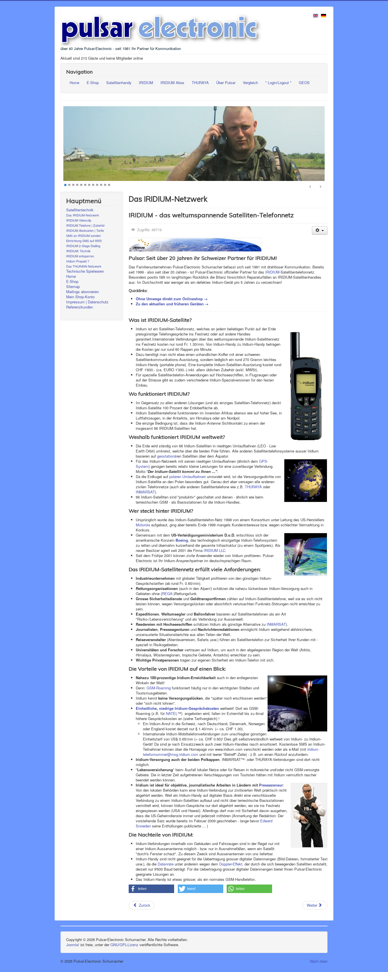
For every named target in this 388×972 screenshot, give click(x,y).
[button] (151, 889)
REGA (167, 593)
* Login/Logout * (278, 82)
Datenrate (166, 864)
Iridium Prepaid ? (77, 261)
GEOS (304, 82)
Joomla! (72, 944)
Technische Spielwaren (85, 271)
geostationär (167, 456)
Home (74, 82)
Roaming (163, 688)
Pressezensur (271, 785)
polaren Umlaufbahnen (187, 476)
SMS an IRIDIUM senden (83, 235)
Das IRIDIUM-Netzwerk (82, 215)
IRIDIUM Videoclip (78, 220)
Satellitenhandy (119, 82)
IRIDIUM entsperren (80, 256)
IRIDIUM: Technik (78, 251)
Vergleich (250, 82)
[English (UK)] (315, 15)
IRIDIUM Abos (172, 82)
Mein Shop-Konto (80, 296)
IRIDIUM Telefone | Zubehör (85, 225)
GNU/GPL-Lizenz (124, 944)
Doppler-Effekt (230, 864)
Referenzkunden (79, 307)
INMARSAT (145, 492)
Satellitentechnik (79, 209)
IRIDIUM (146, 82)
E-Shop (93, 82)
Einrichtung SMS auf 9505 (84, 240)
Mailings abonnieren (82, 291)
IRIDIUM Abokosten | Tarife (85, 230)
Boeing (182, 540)
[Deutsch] (323, 15)
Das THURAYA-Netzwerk (83, 266)
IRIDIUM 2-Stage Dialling (83, 245)
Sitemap (73, 286)
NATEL (172, 713)
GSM (151, 688)
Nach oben (318, 961)
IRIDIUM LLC (214, 550)
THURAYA (200, 82)
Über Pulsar (225, 82)
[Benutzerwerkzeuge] (319, 230)
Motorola (143, 524)
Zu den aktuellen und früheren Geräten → (172, 303)
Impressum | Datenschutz (87, 301)
